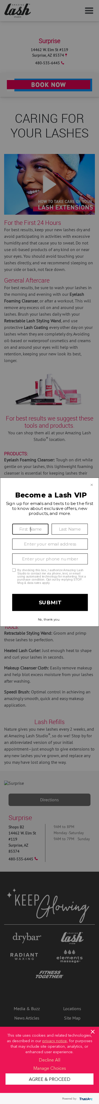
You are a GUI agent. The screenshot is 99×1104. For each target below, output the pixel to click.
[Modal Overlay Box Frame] (49, 552)
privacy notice (54, 1040)
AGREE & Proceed (49, 1079)
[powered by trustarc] (85, 1099)
